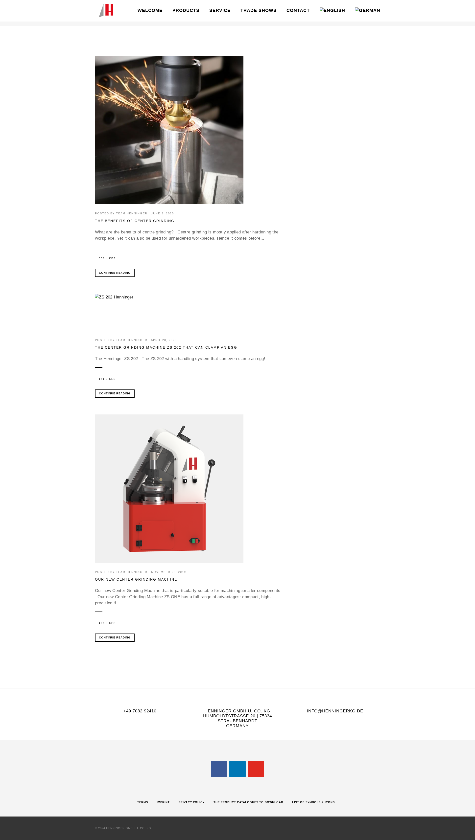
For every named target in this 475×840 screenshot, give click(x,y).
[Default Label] (237, 768)
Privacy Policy (192, 802)
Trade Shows (258, 10)
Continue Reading (115, 272)
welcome (150, 10)
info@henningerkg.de (335, 711)
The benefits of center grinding (134, 221)
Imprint (163, 802)
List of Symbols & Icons (313, 802)
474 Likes (107, 379)
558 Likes (107, 258)
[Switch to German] (367, 10)
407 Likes (107, 623)
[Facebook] (219, 768)
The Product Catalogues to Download (248, 802)
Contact (298, 10)
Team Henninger (131, 213)
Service (220, 10)
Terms (142, 802)
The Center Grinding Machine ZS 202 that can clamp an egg (166, 347)
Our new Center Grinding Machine (136, 579)
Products (185, 10)
